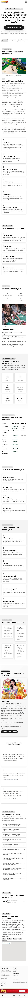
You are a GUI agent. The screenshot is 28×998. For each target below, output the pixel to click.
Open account (4, 982)
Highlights (20, 40)
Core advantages (13, 40)
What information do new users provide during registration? (11, 825)
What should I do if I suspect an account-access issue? (11, 845)
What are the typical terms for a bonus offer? (12, 840)
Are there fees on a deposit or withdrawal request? (11, 830)
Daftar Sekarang (13, 991)
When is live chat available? (11, 849)
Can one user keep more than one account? (12, 854)
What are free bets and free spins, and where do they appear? (12, 869)
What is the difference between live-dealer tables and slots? (13, 864)
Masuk (22, 991)
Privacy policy (16, 973)
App (2, 985)
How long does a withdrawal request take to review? (13, 859)
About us (15, 969)
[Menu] (25, 2)
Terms (14, 971)
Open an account (13, 27)
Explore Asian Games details (9, 731)
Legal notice (15, 975)
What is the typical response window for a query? (13, 879)
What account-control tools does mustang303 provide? (12, 874)
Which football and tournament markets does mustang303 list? (12, 835)
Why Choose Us (5, 40)
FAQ (2, 987)
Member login (3, 983)
